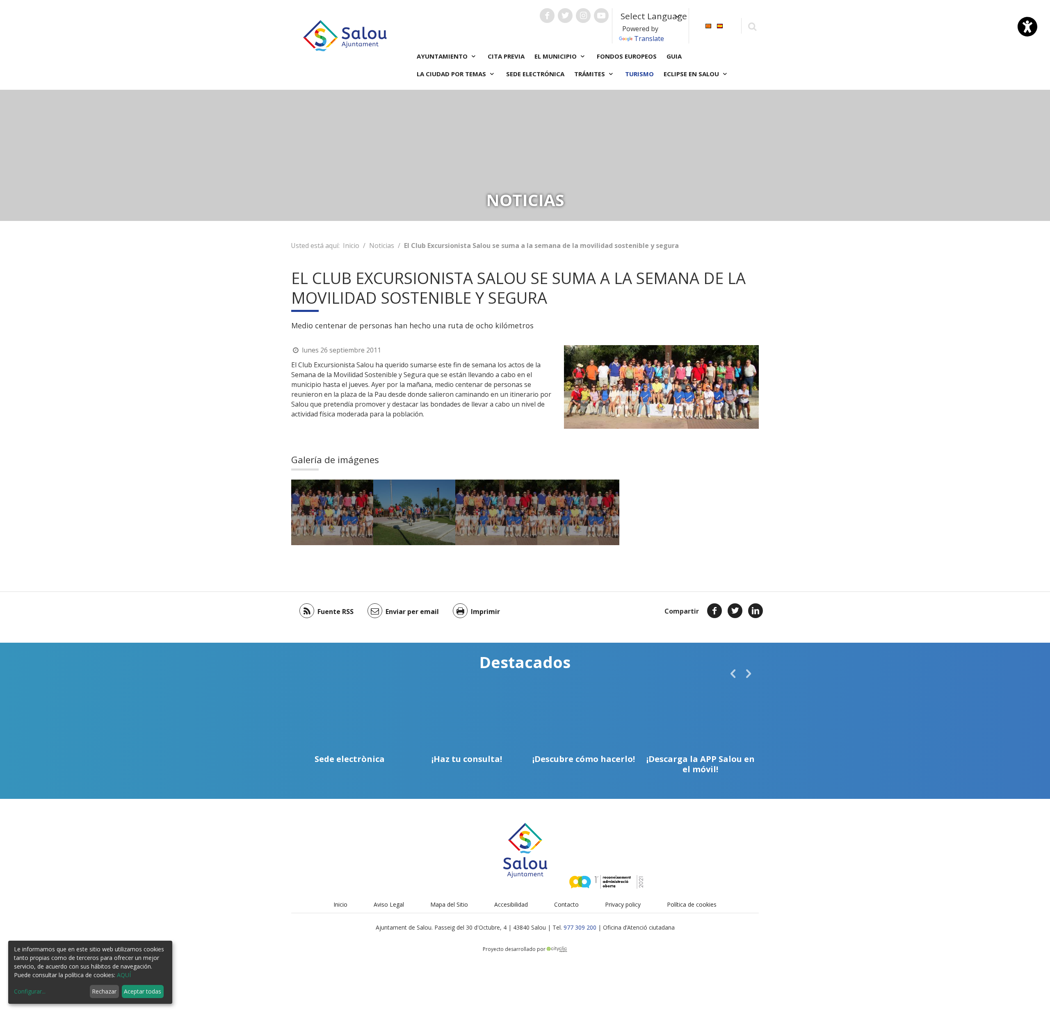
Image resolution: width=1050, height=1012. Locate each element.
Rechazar (104, 991)
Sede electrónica (535, 74)
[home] (345, 34)
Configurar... (30, 991)
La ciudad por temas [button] (452, 74)
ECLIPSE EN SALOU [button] (692, 74)
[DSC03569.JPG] (332, 512)
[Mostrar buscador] (752, 26)
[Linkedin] (755, 610)
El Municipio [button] (556, 56)
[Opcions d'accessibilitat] (1027, 26)
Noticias (381, 245)
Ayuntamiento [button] (443, 56)
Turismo (639, 74)
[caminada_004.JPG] (414, 512)
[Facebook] (714, 610)
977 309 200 (580, 927)
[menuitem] (708, 25)
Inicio (351, 245)
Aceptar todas (142, 991)
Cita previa (506, 56)
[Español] (720, 25)
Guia (674, 56)
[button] (733, 673)
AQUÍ (124, 975)
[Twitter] (735, 610)
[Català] (708, 25)
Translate (649, 38)
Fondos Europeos (627, 56)
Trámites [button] (590, 74)
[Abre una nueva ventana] (547, 15)
